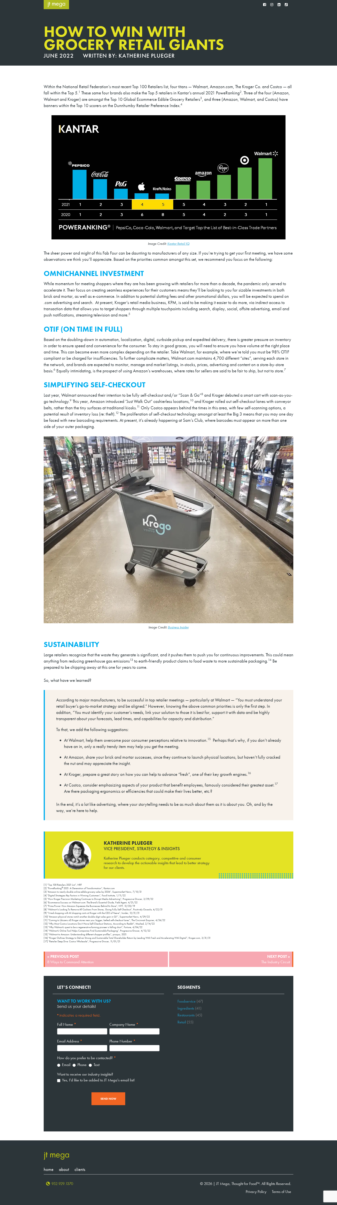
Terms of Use (281, 1191)
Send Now (108, 1099)
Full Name (66, 1024)
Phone (81, 1064)
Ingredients (185, 1008)
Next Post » (275, 959)
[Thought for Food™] (56, 4)
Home (48, 1169)
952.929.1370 (62, 1183)
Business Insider (178, 627)
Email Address (69, 1041)
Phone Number (122, 1041)
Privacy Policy (256, 1191)
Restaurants (186, 1015)
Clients (79, 1169)
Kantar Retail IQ (178, 243)
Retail (181, 1022)
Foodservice (186, 1001)
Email (65, 1064)
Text (96, 1064)
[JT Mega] (56, 1156)
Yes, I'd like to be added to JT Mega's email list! (98, 1080)
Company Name (123, 1024)
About (64, 1169)
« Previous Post (70, 959)
